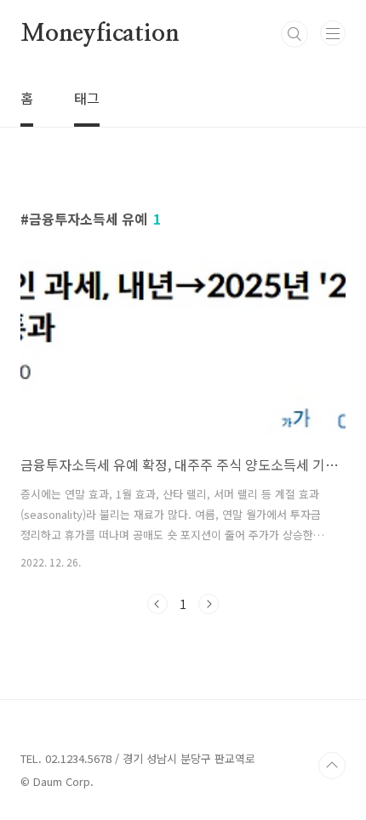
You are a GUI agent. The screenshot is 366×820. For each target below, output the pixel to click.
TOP (332, 765)
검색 (294, 34)
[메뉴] (333, 33)
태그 (87, 98)
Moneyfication (99, 34)
